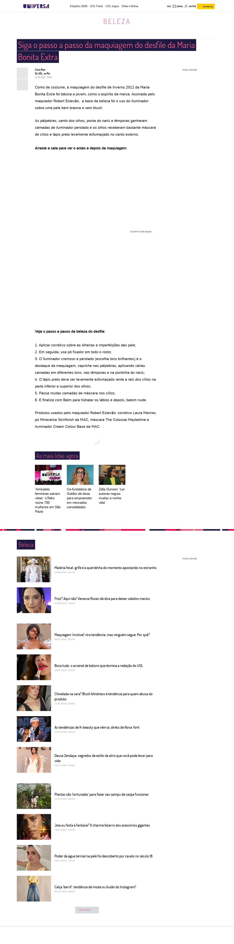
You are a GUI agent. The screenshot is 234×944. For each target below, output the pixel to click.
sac (169, 6)
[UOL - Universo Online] (52, 6)
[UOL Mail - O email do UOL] (177, 6)
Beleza (117, 21)
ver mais (85, 910)
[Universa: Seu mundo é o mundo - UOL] (36, 6)
